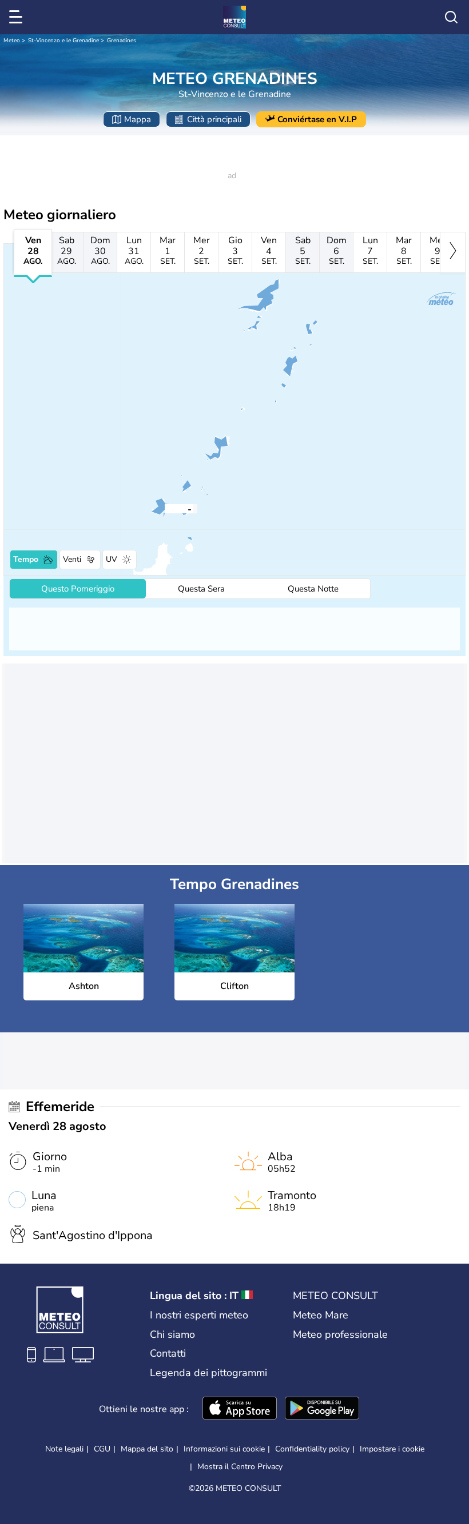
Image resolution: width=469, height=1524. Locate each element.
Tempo (25, 559)
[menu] (18, 17)
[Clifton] (173, 508)
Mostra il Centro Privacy (240, 1466)
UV (111, 559)
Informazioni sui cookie (224, 1448)
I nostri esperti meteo (199, 1315)
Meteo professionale (340, 1334)
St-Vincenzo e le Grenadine (63, 41)
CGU (102, 1448)
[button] (172, 508)
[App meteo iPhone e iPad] (239, 1409)
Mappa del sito (147, 1448)
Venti (72, 559)
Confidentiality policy (312, 1448)
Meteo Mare (320, 1315)
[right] (453, 252)
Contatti (168, 1353)
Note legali (64, 1448)
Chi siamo (172, 1334)
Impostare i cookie (392, 1449)
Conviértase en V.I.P (317, 119)
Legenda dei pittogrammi (208, 1373)
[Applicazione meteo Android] (322, 1409)
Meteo (11, 41)
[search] (451, 17)
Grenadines (121, 41)
